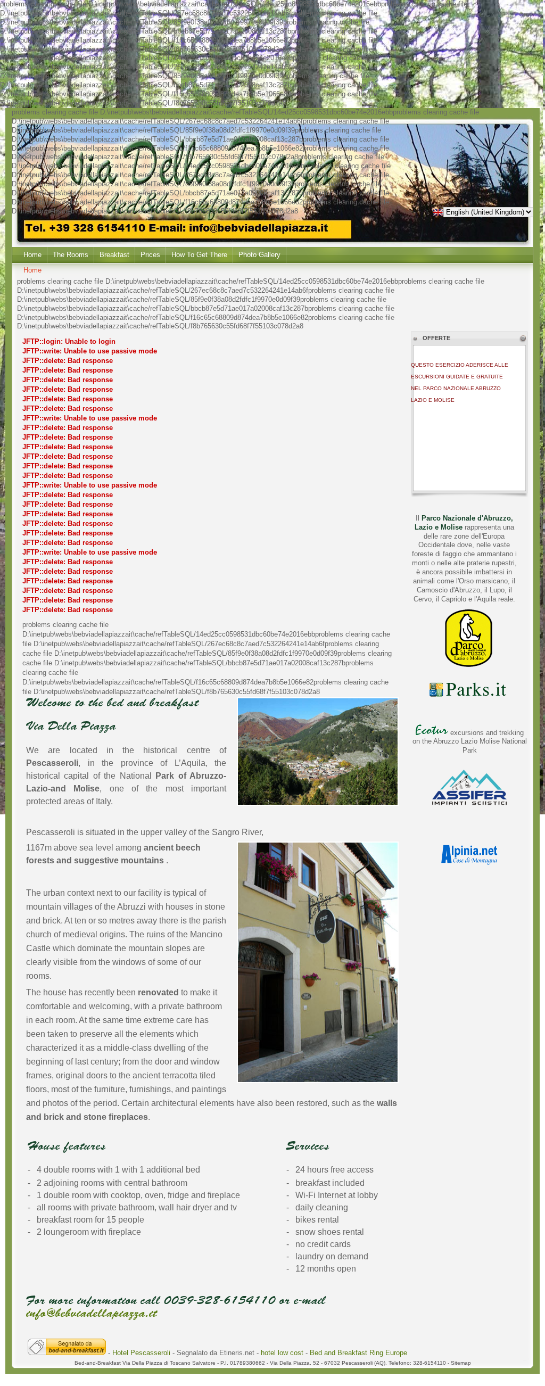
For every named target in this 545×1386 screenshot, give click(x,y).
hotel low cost (282, 1353)
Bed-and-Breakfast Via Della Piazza (118, 1363)
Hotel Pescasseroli (142, 1353)
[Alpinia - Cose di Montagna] (469, 865)
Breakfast (114, 255)
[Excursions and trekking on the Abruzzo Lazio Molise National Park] (431, 733)
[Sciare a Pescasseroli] (469, 803)
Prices (150, 255)
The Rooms (70, 255)
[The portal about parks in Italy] (469, 696)
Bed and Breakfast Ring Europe (358, 1353)
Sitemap (461, 1363)
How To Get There (199, 255)
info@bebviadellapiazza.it (91, 1313)
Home (32, 255)
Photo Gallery (259, 255)
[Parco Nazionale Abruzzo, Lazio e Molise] (469, 666)
